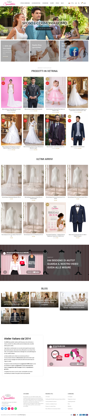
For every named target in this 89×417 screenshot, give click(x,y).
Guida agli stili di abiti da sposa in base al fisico (55, 399)
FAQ (69, 403)
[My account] (76, 3)
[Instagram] (12, 408)
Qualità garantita (71, 401)
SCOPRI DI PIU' (44, 28)
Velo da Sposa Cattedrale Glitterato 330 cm (11, 197)
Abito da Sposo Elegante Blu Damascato (33, 109)
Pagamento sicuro (72, 399)
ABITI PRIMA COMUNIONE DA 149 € (44, 23)
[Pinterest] (9, 408)
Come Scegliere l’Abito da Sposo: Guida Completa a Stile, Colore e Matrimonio (15, 319)
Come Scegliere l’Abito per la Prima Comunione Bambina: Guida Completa (44, 302)
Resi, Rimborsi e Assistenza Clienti (53, 408)
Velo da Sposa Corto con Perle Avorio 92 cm (33, 234)
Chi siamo (48, 396)
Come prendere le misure (51, 401)
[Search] (78, 3)
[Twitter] (5, 408)
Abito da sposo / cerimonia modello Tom (55, 146)
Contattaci (70, 408)
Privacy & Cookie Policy (51, 406)
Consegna (70, 396)
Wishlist (69, 406)
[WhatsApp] (15, 408)
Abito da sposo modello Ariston (77, 146)
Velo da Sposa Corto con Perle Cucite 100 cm (77, 197)
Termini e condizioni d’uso (51, 403)
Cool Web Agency (22, 414)
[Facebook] (2, 408)
